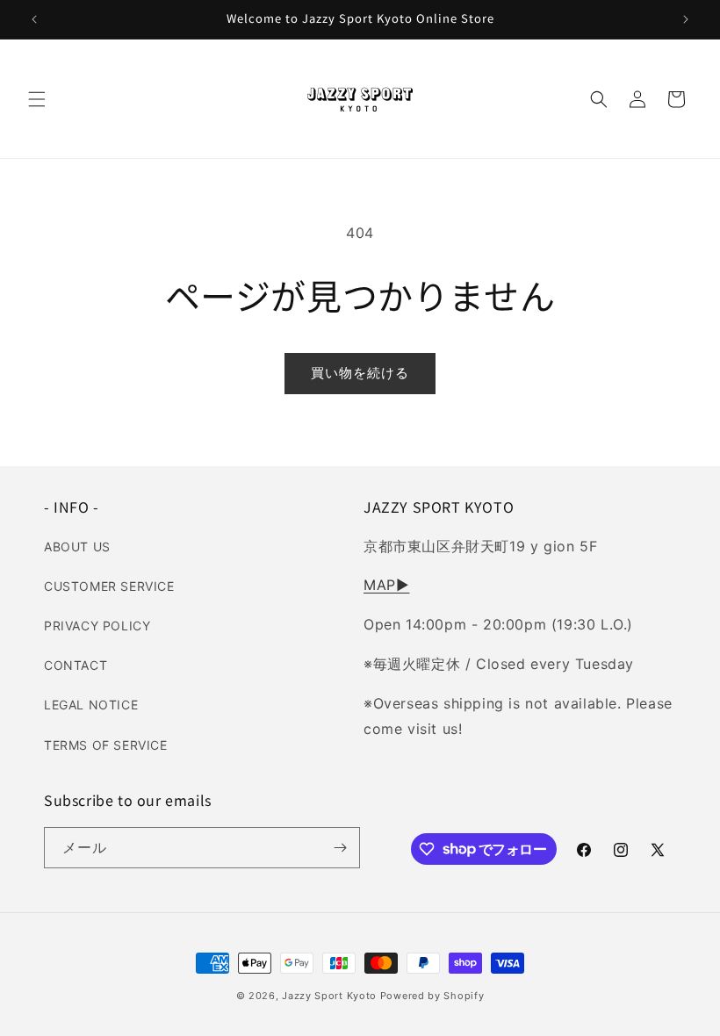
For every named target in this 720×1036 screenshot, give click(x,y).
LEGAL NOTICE (91, 704)
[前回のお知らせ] (34, 19)
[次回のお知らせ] (685, 19)
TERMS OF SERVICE (106, 744)
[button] (37, 99)
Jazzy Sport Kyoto (329, 995)
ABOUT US (77, 546)
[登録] (339, 847)
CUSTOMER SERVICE (109, 586)
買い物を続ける (360, 372)
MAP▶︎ (386, 585)
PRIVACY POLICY (97, 625)
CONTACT (75, 665)
